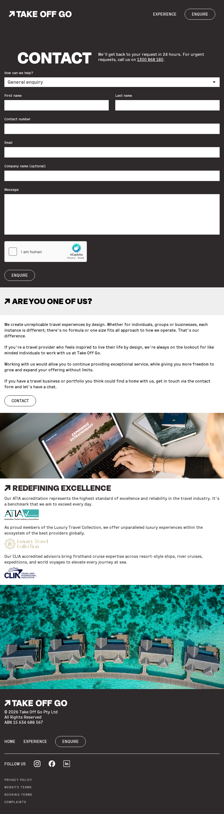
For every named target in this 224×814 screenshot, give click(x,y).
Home (9, 741)
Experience (164, 14)
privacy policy (18, 779)
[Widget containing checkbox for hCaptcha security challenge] (45, 251)
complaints (15, 802)
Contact (20, 401)
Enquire (200, 14)
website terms (18, 787)
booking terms (18, 794)
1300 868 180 (150, 59)
